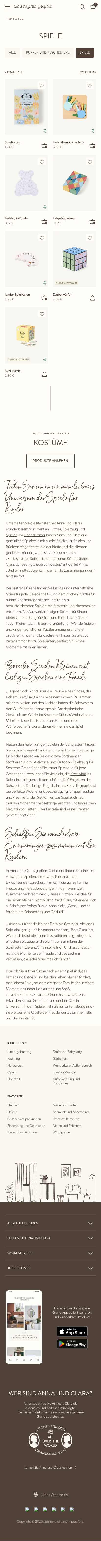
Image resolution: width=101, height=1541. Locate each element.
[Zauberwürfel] (74, 259)
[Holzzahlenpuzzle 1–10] (74, 107)
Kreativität (78, 773)
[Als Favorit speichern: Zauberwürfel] (90, 237)
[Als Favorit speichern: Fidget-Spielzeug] (90, 161)
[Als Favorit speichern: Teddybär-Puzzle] (42, 161)
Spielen (11, 534)
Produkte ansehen (50, 460)
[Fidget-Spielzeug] (74, 183)
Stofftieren (14, 761)
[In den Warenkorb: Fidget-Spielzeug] (92, 221)
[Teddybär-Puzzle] (26, 183)
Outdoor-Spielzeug (72, 761)
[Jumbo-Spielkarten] (26, 259)
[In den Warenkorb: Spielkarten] (44, 145)
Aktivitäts (41, 761)
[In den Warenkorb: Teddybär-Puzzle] (44, 221)
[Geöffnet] (7, 6)
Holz (27, 761)
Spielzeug (70, 528)
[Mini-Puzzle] (26, 335)
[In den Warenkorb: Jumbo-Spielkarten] (44, 297)
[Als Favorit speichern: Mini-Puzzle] (42, 313)
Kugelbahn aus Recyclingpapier (67, 785)
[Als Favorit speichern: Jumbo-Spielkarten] (42, 237)
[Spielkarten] (26, 107)
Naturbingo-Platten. (21, 808)
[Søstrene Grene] (33, 6)
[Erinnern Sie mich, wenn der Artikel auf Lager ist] (92, 298)
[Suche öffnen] (82, 7)
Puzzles (55, 528)
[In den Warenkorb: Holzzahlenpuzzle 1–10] (92, 145)
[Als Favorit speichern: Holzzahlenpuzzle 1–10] (90, 85)
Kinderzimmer (34, 534)
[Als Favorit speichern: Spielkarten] (42, 85)
